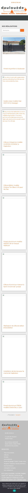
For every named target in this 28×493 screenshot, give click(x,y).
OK (14, 490)
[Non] (26, 487)
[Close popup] (27, 231)
